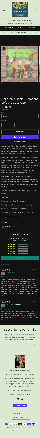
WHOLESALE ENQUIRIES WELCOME (20, 390)
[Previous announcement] (3, 33)
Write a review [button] (20, 258)
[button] (4, 10)
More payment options (20, 141)
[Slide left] (16, 95)
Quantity (3, 120)
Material (3, 112)
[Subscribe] (34, 345)
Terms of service (32, 430)
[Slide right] (24, 95)
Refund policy (13, 430)
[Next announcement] (37, 33)
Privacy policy (22, 430)
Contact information (21, 433)
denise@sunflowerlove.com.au (20, 394)
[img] (5, 270)
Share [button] (5, 222)
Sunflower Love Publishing (19, 427)
